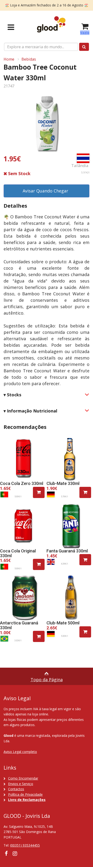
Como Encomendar (23, 778)
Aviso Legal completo (20, 751)
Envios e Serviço (20, 783)
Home (9, 59)
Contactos (16, 789)
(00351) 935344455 (25, 845)
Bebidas (28, 59)
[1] (39, 492)
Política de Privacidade (25, 794)
